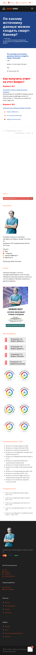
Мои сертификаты (10, 606)
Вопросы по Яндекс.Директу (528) (17, 446)
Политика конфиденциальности (14, 633)
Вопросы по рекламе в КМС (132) (17, 473)
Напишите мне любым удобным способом (17, 108)
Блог (6, 630)
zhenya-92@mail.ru (23, 3)
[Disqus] (18, 164)
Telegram (12, 3)
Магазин (7, 626)
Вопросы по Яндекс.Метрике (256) (17, 448)
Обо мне (7, 602)
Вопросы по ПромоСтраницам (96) (17, 450)
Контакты (7, 636)
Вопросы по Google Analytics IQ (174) (18, 465)
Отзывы (7, 609)
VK (32, 3)
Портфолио (8, 612)
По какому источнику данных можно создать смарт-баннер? (18, 56)
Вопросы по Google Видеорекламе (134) (19, 471)
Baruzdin (7, 38)
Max (6, 3)
